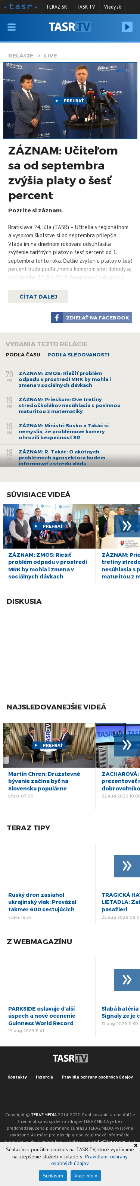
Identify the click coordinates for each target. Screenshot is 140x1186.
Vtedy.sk (112, 7)
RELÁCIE (21, 55)
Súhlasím (53, 1176)
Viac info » (85, 1176)
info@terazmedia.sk (115, 1141)
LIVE (50, 55)
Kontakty (17, 1077)
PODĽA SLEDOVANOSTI (78, 355)
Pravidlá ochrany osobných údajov (97, 1077)
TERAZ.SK (56, 7)
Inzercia (44, 1077)
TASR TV (86, 7)
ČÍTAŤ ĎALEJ (38, 296)
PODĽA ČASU (23, 355)
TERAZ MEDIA (44, 1114)
